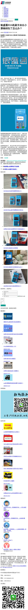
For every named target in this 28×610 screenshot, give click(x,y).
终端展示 (6, 15)
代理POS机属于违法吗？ (10, 169)
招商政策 (6, 12)
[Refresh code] (21, 296)
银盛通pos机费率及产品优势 (11, 166)
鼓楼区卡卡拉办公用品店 (18, 565)
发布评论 (3, 305)
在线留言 (6, 16)
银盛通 (6, 157)
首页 (5, 7)
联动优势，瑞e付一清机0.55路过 (12, 549)
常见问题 (6, 10)
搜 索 (16, 19)
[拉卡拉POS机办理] (6, 4)
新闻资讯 (6, 8)
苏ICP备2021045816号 (7, 567)
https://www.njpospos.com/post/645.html (16, 160)
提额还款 (6, 13)
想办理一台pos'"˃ (8, 540)
